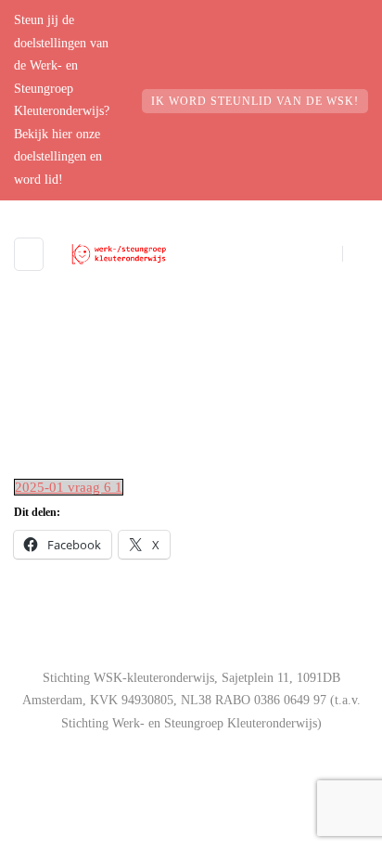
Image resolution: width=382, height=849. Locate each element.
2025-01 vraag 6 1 (68, 487)
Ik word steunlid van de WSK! (255, 101)
